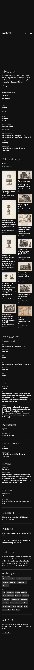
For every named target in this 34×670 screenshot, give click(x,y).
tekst (25, 606)
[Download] (3, 86)
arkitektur (13, 582)
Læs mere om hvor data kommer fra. (16, 565)
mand (4, 610)
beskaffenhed (15, 599)
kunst (4, 586)
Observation (6, 579)
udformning (10, 592)
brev (13, 579)
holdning (5, 582)
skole (18, 610)
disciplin (24, 592)
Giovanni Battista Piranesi (10, 135)
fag (4, 592)
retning (17, 592)
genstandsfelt (7, 606)
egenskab (6, 603)
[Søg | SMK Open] (7, 33)
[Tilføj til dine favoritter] (7, 86)
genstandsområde (8, 596)
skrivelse (18, 596)
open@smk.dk (6, 633)
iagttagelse (24, 599)
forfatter (18, 579)
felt (13, 610)
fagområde (6, 599)
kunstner (20, 606)
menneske (19, 603)
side (14, 606)
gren (9, 610)
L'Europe (25, 579)
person (26, 603)
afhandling (21, 582)
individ (12, 603)
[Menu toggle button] (30, 33)
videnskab (26, 596)
